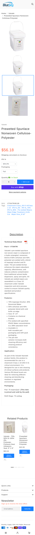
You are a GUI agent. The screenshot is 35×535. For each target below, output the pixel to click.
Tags (3, 205)
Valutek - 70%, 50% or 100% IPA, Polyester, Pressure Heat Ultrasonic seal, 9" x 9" (9, 442)
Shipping (4, 155)
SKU (3, 203)
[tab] (17, 234)
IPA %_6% (16, 208)
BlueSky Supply (6, 524)
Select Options (9, 455)
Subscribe (27, 509)
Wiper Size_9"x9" (18, 214)
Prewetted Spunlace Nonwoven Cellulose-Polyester (23, 440)
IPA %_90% (11, 210)
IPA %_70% (26, 208)
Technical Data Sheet (13, 242)
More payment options (17, 192)
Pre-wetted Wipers (25, 210)
